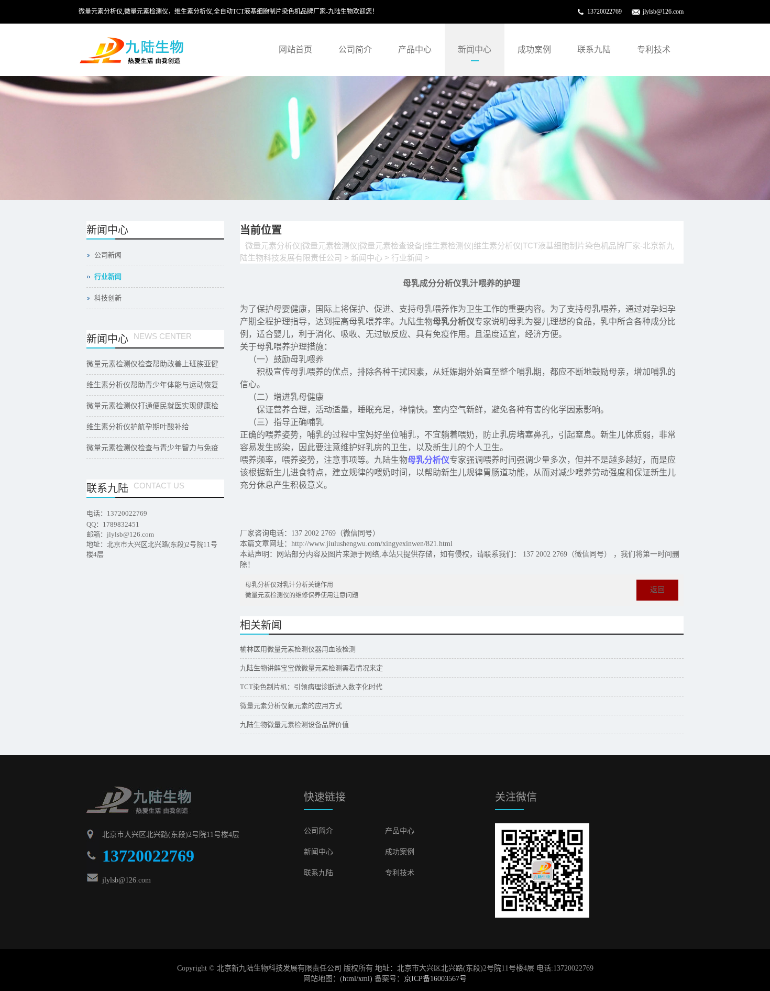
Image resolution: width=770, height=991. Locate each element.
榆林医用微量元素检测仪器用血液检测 (298, 649)
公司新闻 (108, 255)
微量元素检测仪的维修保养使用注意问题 (301, 595)
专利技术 (653, 49)
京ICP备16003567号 (435, 979)
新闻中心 (474, 49)
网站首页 (295, 49)
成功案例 (534, 49)
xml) (365, 979)
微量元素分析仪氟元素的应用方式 (291, 706)
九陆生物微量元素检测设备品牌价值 (294, 724)
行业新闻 (407, 257)
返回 (657, 590)
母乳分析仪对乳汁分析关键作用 (289, 585)
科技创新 (108, 298)
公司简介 (355, 49)
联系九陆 (594, 49)
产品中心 (415, 49)
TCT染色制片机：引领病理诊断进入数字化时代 (311, 687)
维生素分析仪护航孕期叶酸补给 (137, 427)
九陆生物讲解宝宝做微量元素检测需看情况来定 (311, 668)
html (349, 979)
